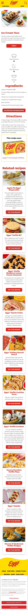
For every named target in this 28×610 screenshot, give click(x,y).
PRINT (14, 46)
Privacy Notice (12, 592)
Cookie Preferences (14, 598)
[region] (14, 592)
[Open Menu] (2, 3)
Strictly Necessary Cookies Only (14, 602)
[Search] (25, 3)
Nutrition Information (14, 110)
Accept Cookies (14, 607)
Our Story (20, 574)
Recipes (7, 574)
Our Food (5, 6)
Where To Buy (21, 571)
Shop (22, 6)
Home (4, 571)
